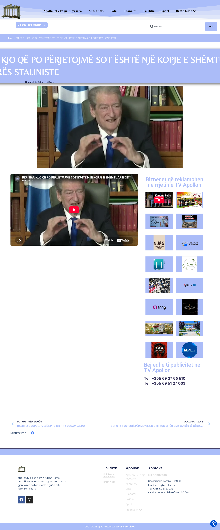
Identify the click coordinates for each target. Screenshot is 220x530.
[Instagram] (29, 499)
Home (9, 38)
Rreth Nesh (184, 11)
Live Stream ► (31, 25)
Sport (165, 11)
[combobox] (176, 26)
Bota (113, 11)
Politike (149, 11)
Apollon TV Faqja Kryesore (62, 11)
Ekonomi (130, 11)
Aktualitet (96, 11)
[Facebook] (21, 499)
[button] (32, 433)
